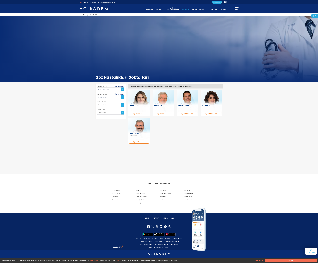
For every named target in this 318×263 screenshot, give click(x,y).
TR (315, 16)
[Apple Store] (159, 234)
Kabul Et (291, 260)
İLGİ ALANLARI (214, 9)
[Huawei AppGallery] (170, 234)
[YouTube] (157, 227)
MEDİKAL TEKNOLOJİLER (199, 9)
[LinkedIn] (161, 227)
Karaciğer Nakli (140, 200)
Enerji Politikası (174, 244)
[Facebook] (148, 227)
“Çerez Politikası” (94, 260)
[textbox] (103, 105)
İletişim (167, 247)
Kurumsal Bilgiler (177, 238)
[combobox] (110, 89)
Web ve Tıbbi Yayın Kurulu (156, 247)
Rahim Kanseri (188, 200)
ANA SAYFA (149, 9)
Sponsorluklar (143, 241)
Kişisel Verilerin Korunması (172, 241)
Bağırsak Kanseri (116, 193)
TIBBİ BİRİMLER (173, 8)
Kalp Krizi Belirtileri (140, 193)
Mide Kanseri (187, 190)
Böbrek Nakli (115, 196)
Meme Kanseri (164, 203)
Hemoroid (138, 190)
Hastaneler (147, 238)
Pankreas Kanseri (188, 193)
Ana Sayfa (139, 238)
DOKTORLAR (185, 9)
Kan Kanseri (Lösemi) (141, 196)
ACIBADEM (217, 2)
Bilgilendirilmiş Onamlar (155, 241)
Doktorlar (154, 238)
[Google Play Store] (148, 234)
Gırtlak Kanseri (115, 203)
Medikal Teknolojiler (165, 238)
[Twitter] (152, 227)
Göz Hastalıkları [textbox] (102, 97)
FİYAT (172, 218)
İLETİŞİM (223, 9)
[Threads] (169, 227)
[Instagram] (165, 227)
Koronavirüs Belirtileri (165, 193)
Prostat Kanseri (188, 196)
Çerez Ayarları (259, 260)
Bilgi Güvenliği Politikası (161, 244)
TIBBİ (165, 218)
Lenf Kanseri (163, 196)
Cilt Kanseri (115, 200)
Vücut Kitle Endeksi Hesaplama (192, 203)
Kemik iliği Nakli (140, 203)
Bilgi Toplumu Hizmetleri (146, 244)
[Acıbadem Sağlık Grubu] (94, 8)
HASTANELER (159, 9)
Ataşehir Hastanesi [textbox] (103, 89)
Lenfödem (162, 200)
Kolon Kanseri (163, 190)
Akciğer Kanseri (116, 190)
